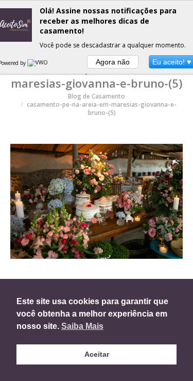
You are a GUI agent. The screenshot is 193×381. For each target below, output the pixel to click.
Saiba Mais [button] (82, 326)
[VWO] (38, 63)
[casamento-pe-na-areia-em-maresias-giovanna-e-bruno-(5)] (96, 201)
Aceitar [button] (96, 354)
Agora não (113, 62)
